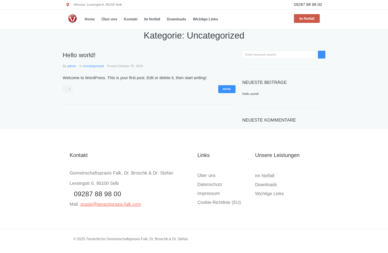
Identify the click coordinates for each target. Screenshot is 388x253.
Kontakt (130, 19)
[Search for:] (279, 54)
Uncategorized (93, 66)
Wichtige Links (205, 19)
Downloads (176, 19)
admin (71, 66)
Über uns (109, 19)
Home (90, 19)
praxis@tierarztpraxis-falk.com (110, 204)
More (227, 89)
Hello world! (79, 55)
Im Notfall (152, 19)
